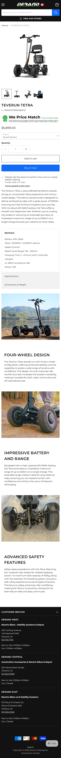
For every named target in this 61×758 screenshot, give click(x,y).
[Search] (56, 12)
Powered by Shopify (30, 753)
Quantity (5, 143)
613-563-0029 (7, 674)
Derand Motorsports (15, 110)
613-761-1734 (7, 639)
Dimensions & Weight (15, 284)
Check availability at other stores (17, 186)
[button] (6, 94)
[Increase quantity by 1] (26, 149)
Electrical (9, 233)
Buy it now (30, 168)
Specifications (11, 276)
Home (4, 25)
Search (30, 747)
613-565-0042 (7, 712)
